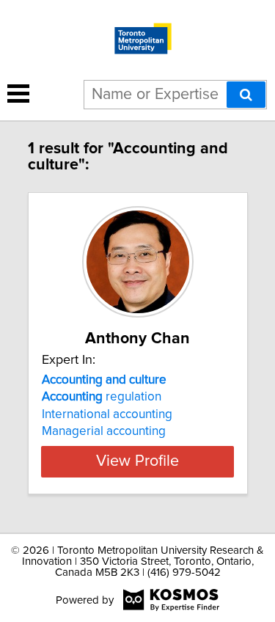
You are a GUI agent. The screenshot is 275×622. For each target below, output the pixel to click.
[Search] (246, 94)
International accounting (107, 414)
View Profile (137, 461)
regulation (101, 396)
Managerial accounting (104, 431)
